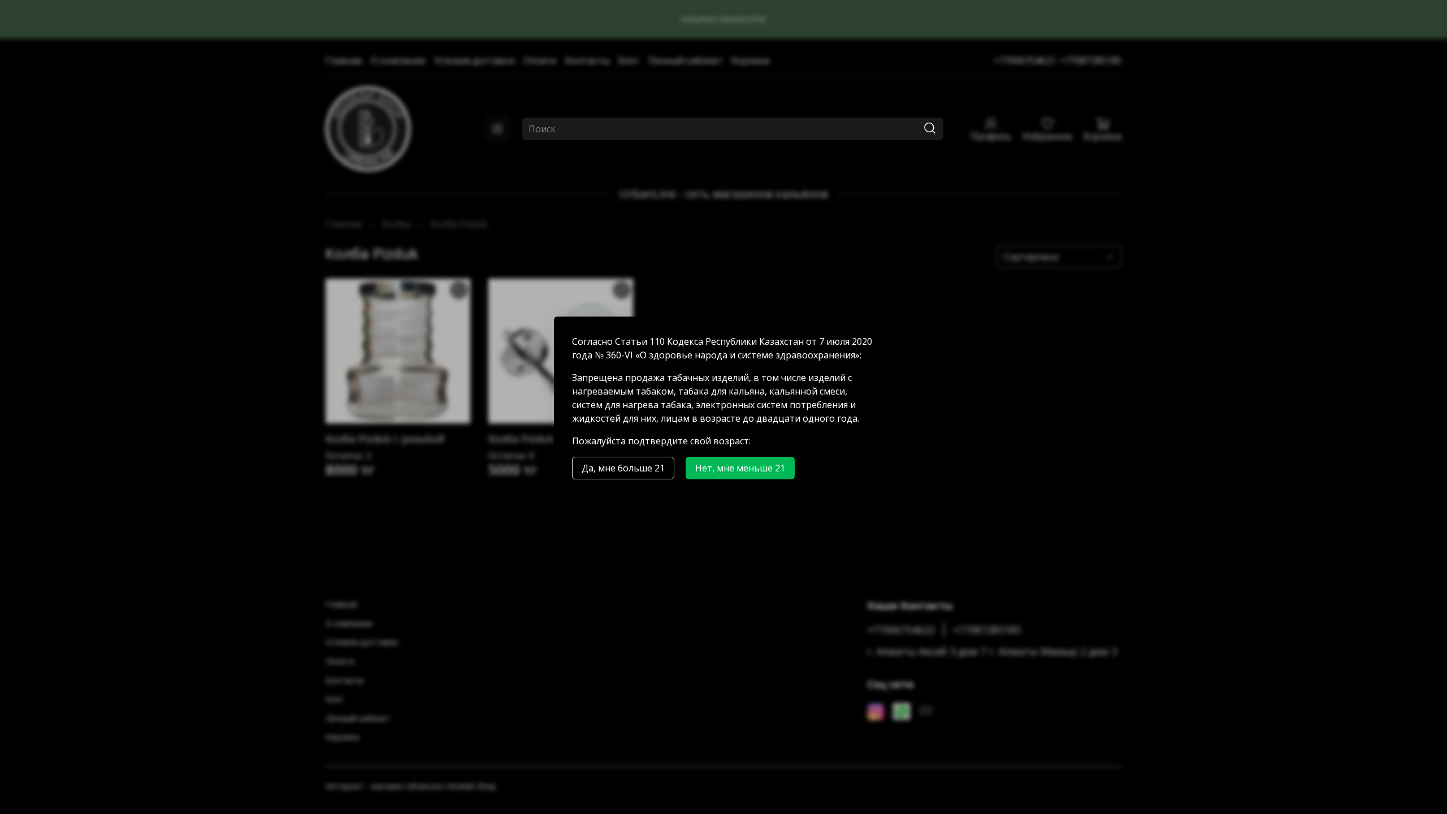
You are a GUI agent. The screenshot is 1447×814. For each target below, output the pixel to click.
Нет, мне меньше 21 (740, 468)
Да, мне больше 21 (623, 468)
